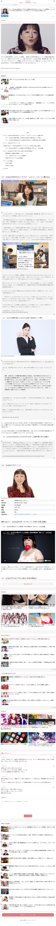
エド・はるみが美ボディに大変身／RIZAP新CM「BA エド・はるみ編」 (24, 148)
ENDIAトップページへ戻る (28, 914)
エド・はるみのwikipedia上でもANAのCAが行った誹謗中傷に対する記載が (25, 140)
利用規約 (25, 920)
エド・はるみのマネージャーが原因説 (15, 155)
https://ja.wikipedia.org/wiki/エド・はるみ (25, 514)
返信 (53, 757)
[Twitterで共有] (2, 16)
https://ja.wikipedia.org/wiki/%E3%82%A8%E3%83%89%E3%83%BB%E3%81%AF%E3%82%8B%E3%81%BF (23, 456)
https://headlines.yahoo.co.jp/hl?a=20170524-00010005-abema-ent (13, 206)
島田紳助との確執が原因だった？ (14, 153)
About (21, 920)
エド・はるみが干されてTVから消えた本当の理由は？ (18, 151)
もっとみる (53, 669)
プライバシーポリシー (31, 920)
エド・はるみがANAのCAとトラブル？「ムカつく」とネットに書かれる (23, 135)
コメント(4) (53, 16)
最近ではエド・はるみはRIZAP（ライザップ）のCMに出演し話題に (22, 145)
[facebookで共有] (5, 16)
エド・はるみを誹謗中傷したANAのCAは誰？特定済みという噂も (23, 137)
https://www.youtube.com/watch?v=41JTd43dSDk (10, 68)
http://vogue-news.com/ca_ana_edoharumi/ (10, 417)
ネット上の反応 (8, 161)
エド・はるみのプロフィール (12, 143)
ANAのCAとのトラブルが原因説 (14, 158)
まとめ (6, 168)
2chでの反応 (8, 163)
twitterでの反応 (9, 165)
